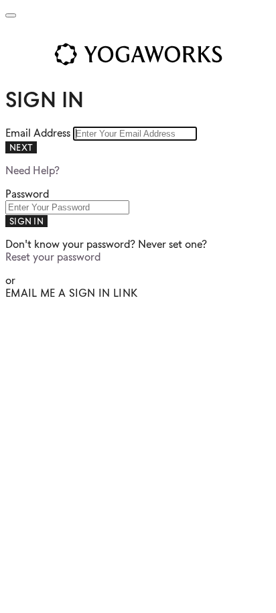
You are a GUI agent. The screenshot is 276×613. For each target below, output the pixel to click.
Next (21, 147)
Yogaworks (138, 54)
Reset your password (52, 257)
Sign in (26, 221)
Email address (39, 133)
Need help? (32, 170)
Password (27, 194)
